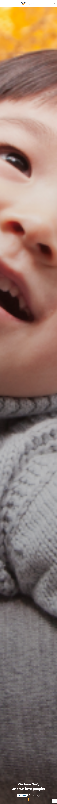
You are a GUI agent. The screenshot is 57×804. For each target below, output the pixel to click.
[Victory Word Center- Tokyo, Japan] (27, 3)
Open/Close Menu (2, 3)
